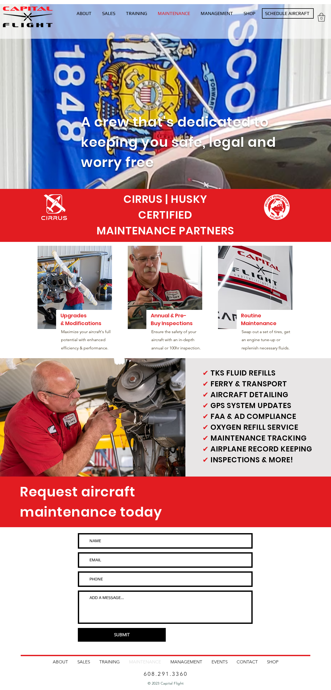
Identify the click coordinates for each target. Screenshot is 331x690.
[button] (321, 17)
